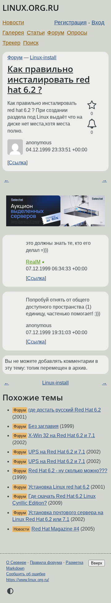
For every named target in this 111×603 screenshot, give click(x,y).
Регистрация (70, 22)
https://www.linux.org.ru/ (27, 579)
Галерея (13, 33)
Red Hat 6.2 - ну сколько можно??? (67, 470)
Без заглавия (43, 426)
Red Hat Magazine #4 (55, 528)
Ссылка (17, 162)
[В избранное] (92, 105)
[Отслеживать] (92, 123)
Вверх (96, 563)
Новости (13, 22)
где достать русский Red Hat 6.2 (64, 409)
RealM (33, 262)
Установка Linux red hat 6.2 (58, 487)
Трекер (11, 43)
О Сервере (16, 562)
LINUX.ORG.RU (30, 7)
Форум (55, 33)
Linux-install (43, 57)
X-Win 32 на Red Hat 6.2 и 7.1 (61, 435)
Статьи (36, 33)
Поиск (31, 43)
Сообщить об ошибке (25, 574)
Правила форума (46, 562)
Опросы (77, 33)
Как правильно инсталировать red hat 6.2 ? (48, 79)
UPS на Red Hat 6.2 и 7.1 (56, 451)
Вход (98, 22)
